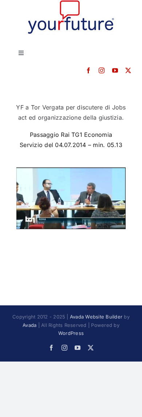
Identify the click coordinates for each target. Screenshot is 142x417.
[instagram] (101, 70)
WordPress (71, 333)
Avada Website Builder (96, 317)
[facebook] (88, 70)
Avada (29, 325)
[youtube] (115, 70)
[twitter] (128, 70)
